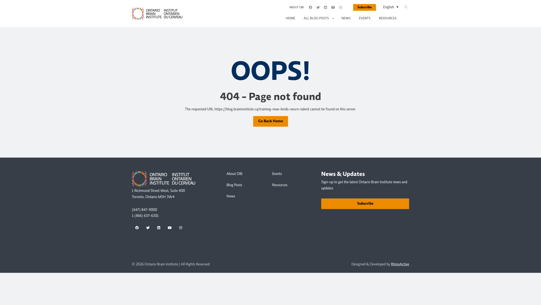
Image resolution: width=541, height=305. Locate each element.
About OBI (296, 7)
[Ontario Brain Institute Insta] (340, 7)
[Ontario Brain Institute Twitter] (318, 7)
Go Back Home (270, 121)
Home (290, 18)
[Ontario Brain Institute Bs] (348, 7)
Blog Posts (234, 185)
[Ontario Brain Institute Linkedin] (325, 7)
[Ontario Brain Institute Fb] (310, 7)
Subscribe (364, 7)
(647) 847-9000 (144, 210)
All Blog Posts (316, 18)
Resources (387, 18)
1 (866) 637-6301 (145, 216)
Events (364, 18)
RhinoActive (400, 264)
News (346, 18)
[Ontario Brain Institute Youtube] (333, 7)
